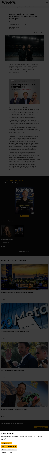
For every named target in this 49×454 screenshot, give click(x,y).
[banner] (24, 227)
